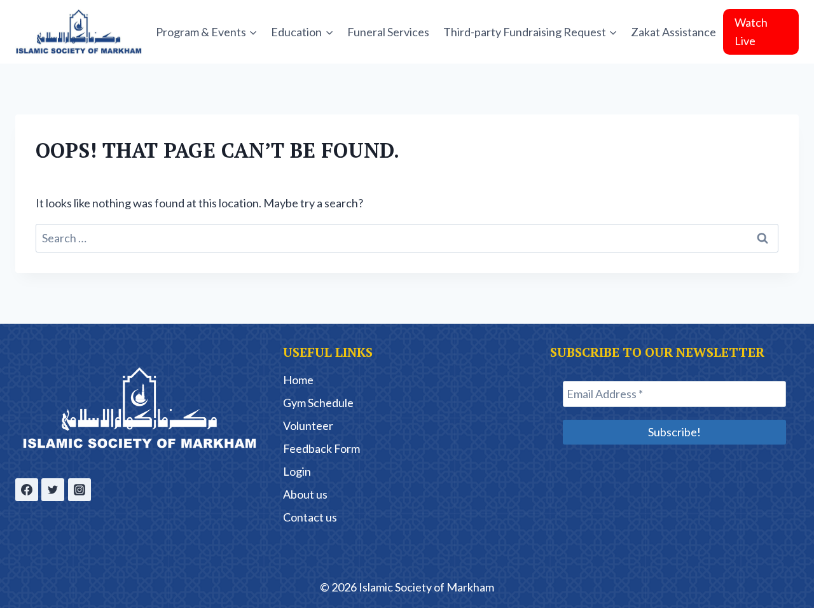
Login (297, 471)
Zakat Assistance (673, 32)
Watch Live (751, 31)
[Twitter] (52, 489)
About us (305, 494)
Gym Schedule (318, 403)
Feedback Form (321, 448)
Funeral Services (388, 32)
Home (298, 380)
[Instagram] (79, 489)
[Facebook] (26, 489)
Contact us (310, 517)
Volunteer (308, 425)
